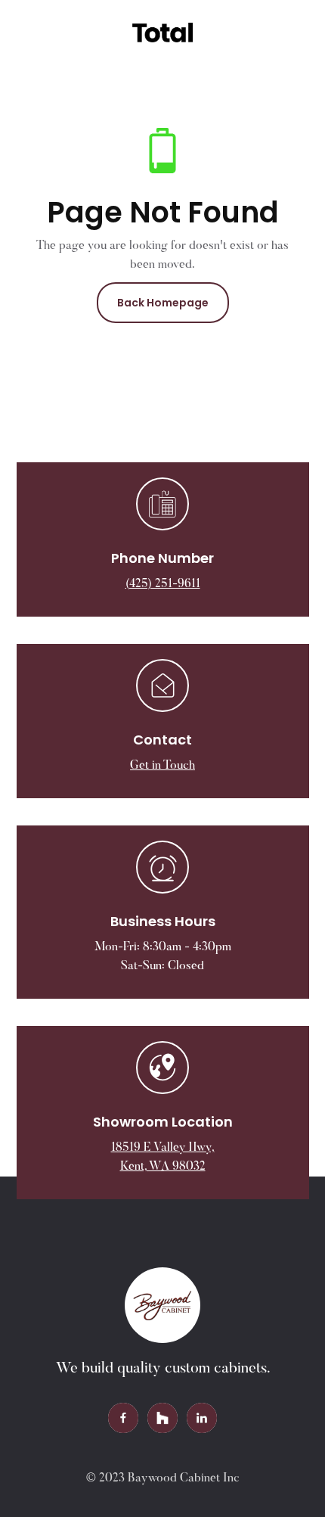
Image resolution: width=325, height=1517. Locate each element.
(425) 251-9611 (162, 584)
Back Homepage (163, 302)
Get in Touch (162, 766)
